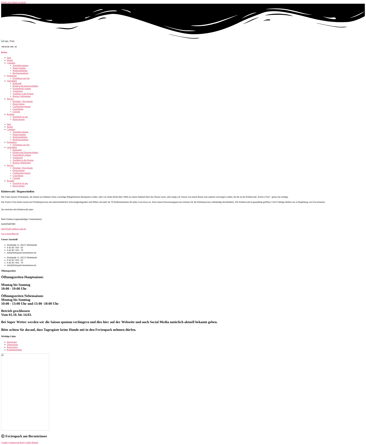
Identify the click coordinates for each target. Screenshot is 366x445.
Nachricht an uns (20, 117)
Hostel (10, 60)
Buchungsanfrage (20, 73)
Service (10, 99)
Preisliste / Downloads (23, 101)
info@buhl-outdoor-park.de (13, 229)
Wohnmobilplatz (20, 70)
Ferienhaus (12, 75)
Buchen (4, 52)
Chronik (16, 111)
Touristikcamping (20, 65)
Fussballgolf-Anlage (22, 88)
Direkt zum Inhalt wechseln (13, 2)
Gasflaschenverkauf (21, 106)
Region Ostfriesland (22, 96)
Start (9, 58)
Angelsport (18, 91)
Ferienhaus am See (21, 78)
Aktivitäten (12, 81)
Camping (11, 63)
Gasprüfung (18, 109)
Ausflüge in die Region (23, 93)
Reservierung (19, 104)
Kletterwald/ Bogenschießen (25, 86)
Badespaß (17, 83)
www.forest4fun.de (10, 233)
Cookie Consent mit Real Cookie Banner (19, 442)
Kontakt (10, 114)
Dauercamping (19, 68)
